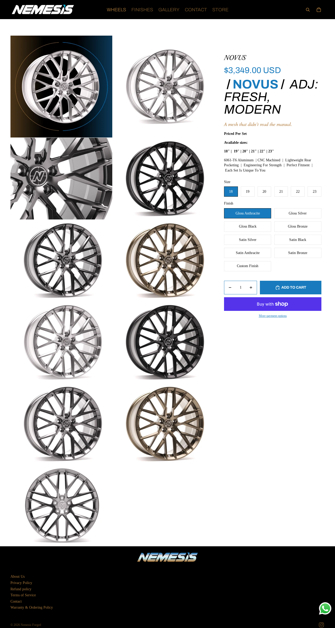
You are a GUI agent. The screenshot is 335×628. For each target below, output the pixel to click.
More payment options (273, 316)
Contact (16, 601)
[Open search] (308, 9)
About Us (17, 577)
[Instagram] (321, 625)
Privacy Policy (21, 583)
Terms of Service (23, 595)
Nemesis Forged (31, 625)
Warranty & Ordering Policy (31, 607)
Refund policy (20, 589)
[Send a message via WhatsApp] (325, 608)
